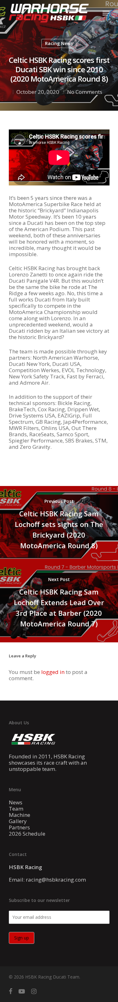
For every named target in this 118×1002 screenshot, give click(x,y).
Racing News (59, 43)
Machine (19, 815)
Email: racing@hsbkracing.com (47, 879)
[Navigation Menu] (106, 13)
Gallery (18, 821)
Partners (19, 827)
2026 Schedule (27, 834)
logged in (53, 672)
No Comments (84, 91)
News (15, 802)
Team (16, 809)
